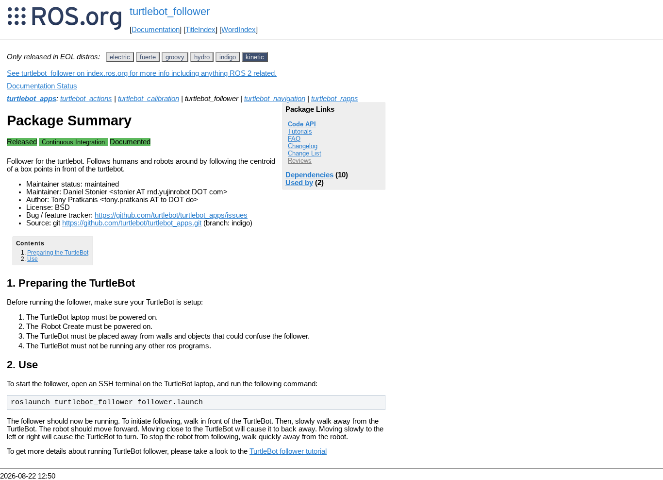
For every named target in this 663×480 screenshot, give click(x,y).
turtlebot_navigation (274, 99)
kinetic (255, 57)
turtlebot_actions (86, 99)
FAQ (294, 138)
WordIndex (238, 30)
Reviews (300, 160)
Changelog (302, 146)
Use (32, 259)
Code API (302, 124)
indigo (227, 57)
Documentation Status (42, 86)
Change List (304, 153)
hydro (202, 57)
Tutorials (300, 131)
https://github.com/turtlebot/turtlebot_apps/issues (171, 215)
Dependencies (309, 175)
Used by (299, 183)
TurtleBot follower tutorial (288, 451)
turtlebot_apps (31, 99)
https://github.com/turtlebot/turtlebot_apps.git (131, 223)
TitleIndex (200, 30)
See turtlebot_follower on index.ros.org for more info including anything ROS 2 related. (142, 73)
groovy (175, 57)
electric (120, 57)
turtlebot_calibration (148, 99)
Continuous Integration (73, 142)
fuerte (148, 57)
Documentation (156, 30)
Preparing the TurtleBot (57, 252)
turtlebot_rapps (334, 99)
